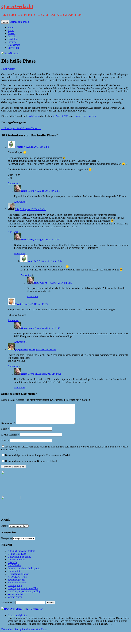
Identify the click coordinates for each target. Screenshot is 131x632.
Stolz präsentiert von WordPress (30, 629)
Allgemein (34, 116)
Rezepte (12, 36)
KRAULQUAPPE (17, 576)
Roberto (19, 146)
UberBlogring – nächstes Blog (23, 588)
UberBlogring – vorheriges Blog (24, 591)
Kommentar (8, 423)
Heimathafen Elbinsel (18, 574)
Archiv (4, 525)
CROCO (12, 562)
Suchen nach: (8, 602)
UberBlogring (15, 585)
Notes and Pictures (17, 582)
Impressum (13, 47)
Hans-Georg (27, 190)
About (11, 30)
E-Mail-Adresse (10, 434)
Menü (5, 22)
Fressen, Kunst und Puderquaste (24, 568)
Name (5, 428)
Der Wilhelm (14, 565)
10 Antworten (8, 68)
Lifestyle (12, 42)
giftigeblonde (21, 349)
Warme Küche (15, 597)
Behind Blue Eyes (17, 553)
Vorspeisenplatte (16, 594)
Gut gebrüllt (14, 571)
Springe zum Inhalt (19, 21)
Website (5, 440)
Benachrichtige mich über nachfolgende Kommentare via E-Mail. (38, 455)
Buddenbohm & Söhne (19, 556)
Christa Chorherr (16, 559)
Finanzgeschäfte (11, 128)
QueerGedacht (17, 6)
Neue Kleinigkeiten (17, 615)
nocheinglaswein (16, 579)
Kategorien (6, 538)
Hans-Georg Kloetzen (85, 116)
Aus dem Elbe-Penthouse (26, 609)
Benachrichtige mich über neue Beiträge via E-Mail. (31, 461)
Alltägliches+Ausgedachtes (21, 551)
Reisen (11, 33)
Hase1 (18, 304)
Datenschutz (14, 44)
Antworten (13, 183)
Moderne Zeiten (31, 128)
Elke (17, 209)
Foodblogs (13, 39)
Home (11, 27)
